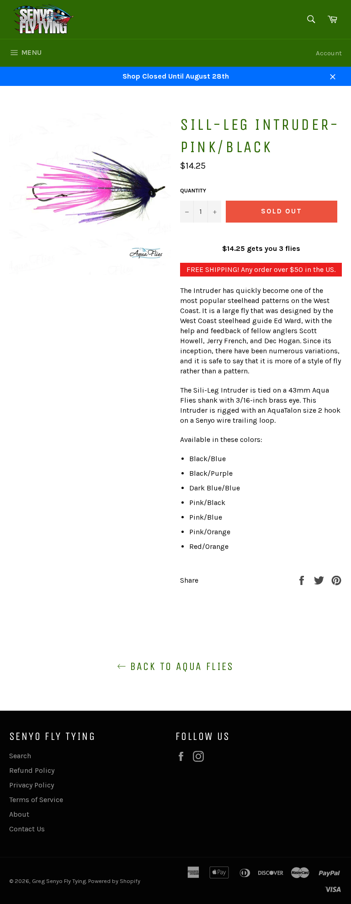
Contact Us (27, 828)
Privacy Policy (31, 785)
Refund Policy (31, 770)
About (19, 814)
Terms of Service (36, 799)
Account (329, 53)
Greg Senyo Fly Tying (59, 880)
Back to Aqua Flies (180, 666)
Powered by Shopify (114, 880)
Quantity (193, 190)
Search (20, 755)
